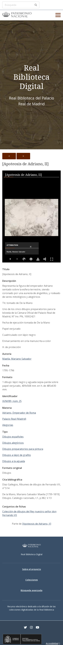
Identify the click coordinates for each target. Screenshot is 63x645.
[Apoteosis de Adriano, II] (25, 164)
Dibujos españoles (13, 436)
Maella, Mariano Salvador (16, 358)
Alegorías (7, 425)
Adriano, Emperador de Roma (19, 412)
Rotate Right (24, 259)
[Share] (45, 259)
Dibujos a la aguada (13, 461)
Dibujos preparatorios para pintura (22, 449)
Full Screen (52, 259)
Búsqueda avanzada (31, 590)
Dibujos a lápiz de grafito (16, 455)
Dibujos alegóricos (13, 442)
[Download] (38, 259)
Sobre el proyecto (31, 569)
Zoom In (10, 259)
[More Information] (31, 259)
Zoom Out (17, 259)
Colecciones (31, 579)
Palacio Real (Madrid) (14, 419)
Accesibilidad (52, 643)
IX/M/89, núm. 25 (12, 401)
